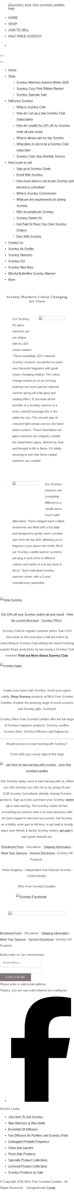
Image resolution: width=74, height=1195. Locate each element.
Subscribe (15, 977)
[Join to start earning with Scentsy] (37, 771)
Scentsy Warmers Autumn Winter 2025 (42, 82)
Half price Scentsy (20, 101)
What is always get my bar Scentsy (40, 137)
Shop (11, 76)
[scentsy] (37, 673)
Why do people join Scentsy (35, 211)
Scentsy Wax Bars (20, 267)
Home (12, 70)
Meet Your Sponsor (14, 853)
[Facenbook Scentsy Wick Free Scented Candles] (37, 900)
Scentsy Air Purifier (21, 248)
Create (51, 1187)
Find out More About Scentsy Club (43, 655)
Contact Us (15, 242)
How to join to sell (20, 162)
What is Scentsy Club (30, 107)
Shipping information (57, 847)
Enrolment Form (11, 933)
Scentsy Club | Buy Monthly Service (40, 156)
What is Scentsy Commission (36, 193)
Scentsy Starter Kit (29, 218)
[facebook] (41, 1100)
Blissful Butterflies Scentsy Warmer (32, 273)
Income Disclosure (42, 853)
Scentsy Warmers (20, 255)
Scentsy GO (16, 261)
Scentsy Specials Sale (31, 94)
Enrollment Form (12, 847)
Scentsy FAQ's (52, 620)
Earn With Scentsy (29, 236)
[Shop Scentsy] (37, 602)
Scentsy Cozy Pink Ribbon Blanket (40, 88)
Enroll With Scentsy (29, 174)
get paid (65, 830)
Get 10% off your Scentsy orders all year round (32, 614)
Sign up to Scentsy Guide (33, 168)
